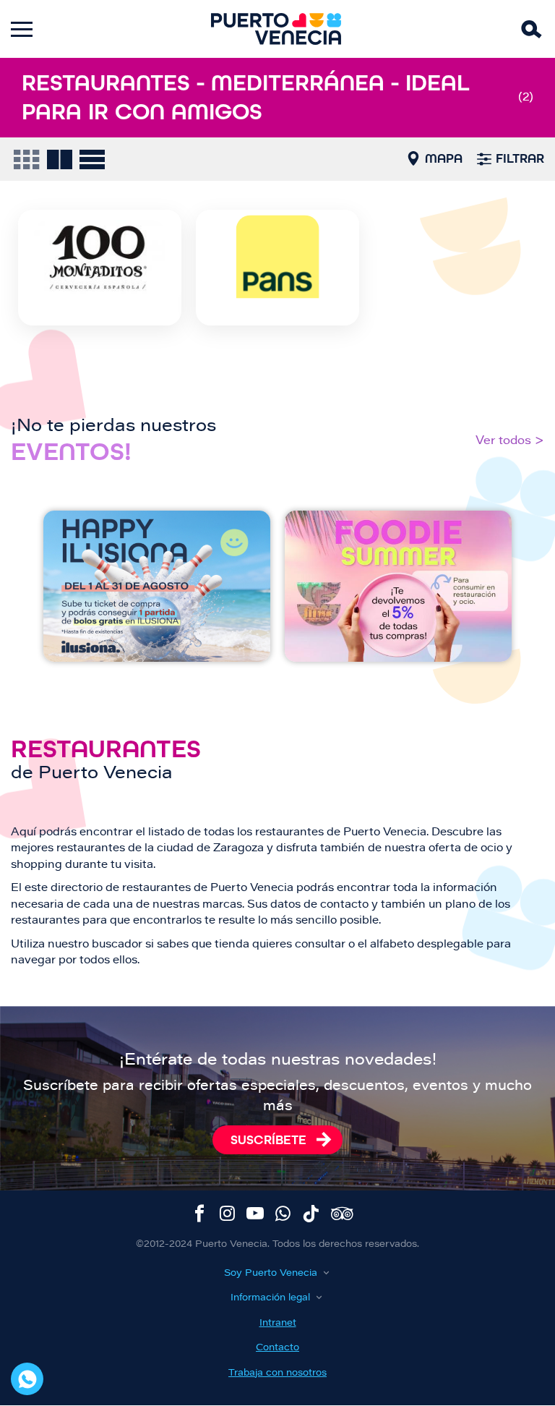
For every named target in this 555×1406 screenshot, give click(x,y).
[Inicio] (276, 28)
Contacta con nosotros (27, 1379)
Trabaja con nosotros (277, 1373)
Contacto (277, 1347)
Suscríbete (268, 1140)
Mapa (443, 158)
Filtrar (520, 158)
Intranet (277, 1323)
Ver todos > (510, 441)
